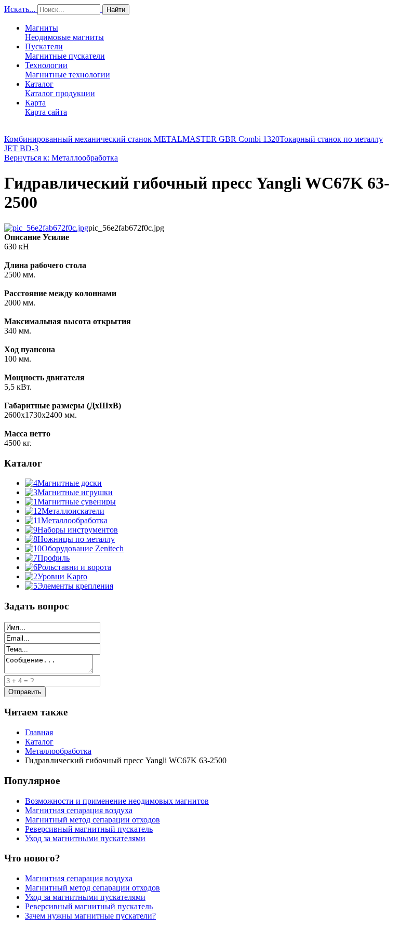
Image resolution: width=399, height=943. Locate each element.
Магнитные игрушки (75, 492)
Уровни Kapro (62, 576)
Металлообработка (74, 520)
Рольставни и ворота (74, 567)
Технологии (67, 70)
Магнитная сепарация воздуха (78, 810)
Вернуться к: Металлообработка (61, 157)
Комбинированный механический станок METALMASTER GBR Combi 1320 (142, 139)
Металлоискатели (73, 511)
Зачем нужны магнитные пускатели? (90, 915)
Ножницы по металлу (76, 539)
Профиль (53, 557)
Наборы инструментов (77, 529)
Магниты (64, 32)
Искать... (19, 9)
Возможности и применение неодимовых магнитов (117, 800)
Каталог (60, 88)
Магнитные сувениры (76, 501)
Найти (116, 10)
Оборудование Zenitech (83, 548)
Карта (46, 107)
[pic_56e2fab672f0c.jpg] (46, 227)
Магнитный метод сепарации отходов (92, 819)
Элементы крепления (75, 585)
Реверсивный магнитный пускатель (89, 829)
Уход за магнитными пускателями (85, 838)
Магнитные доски (69, 483)
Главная (39, 732)
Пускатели (65, 51)
